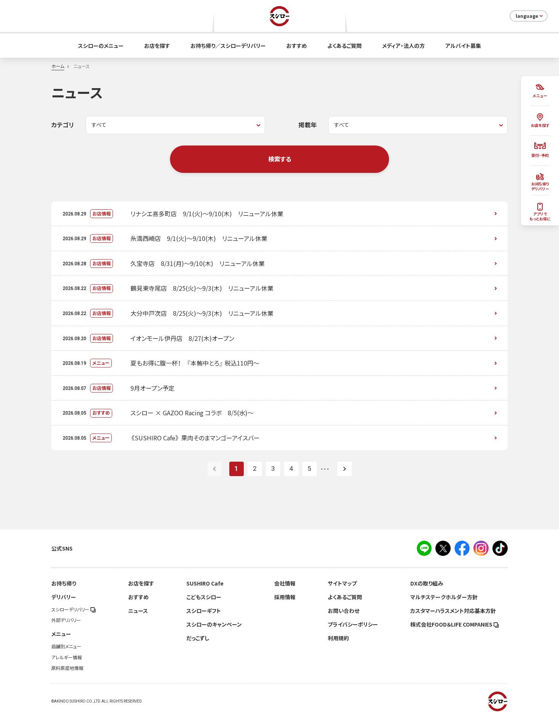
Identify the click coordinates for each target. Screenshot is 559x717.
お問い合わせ (343, 610)
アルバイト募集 (463, 45)
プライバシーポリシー (353, 624)
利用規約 (338, 638)
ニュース (138, 610)
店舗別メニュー (66, 646)
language (527, 16)
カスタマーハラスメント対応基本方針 (453, 610)
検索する (279, 158)
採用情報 (284, 597)
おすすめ (296, 45)
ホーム (57, 66)
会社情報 (284, 583)
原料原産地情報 (67, 668)
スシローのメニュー (101, 45)
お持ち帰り (63, 583)
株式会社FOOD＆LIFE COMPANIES (452, 624)
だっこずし (197, 638)
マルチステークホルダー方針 (444, 597)
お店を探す (157, 45)
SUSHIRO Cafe (205, 583)
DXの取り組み (426, 583)
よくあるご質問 (344, 45)
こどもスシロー (203, 597)
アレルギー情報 (66, 657)
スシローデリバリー (71, 609)
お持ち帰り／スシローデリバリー (228, 45)
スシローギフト (203, 610)
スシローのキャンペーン (214, 624)
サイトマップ (342, 583)
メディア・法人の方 (403, 45)
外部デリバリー (66, 620)
